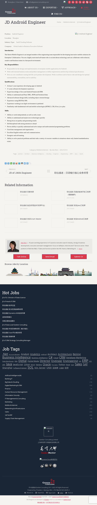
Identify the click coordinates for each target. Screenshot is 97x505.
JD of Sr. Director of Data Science (14, 297)
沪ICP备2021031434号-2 (62, 490)
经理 (66, 368)
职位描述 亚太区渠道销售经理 (12, 309)
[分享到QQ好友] (22, 163)
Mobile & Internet (42, 150)
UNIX (49, 367)
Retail (68, 365)
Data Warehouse (8, 361)
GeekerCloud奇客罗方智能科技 (60, 497)
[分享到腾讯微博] (19, 163)
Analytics (35, 354)
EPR (80, 361)
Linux (27, 364)
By (54, 150)
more (80, 248)
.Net (5, 354)
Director (45, 360)
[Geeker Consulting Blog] (42, 467)
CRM (62, 357)
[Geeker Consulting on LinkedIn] (46, 467)
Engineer (56, 153)
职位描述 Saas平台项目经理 (12, 333)
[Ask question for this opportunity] (19, 257)
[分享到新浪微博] (17, 163)
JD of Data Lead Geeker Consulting (14, 325)
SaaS (81, 153)
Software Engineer (20, 368)
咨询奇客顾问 (7, 317)
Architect (27, 153)
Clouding (48, 153)
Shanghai (7, 367)
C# (51, 357)
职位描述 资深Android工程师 (77, 219)
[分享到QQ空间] (14, 163)
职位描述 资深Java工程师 (76, 205)
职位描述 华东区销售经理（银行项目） (15, 329)
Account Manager (14, 354)
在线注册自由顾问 (8, 321)
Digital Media (33, 361)
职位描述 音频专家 (27, 192)
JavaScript (18, 364)
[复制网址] (30, 163)
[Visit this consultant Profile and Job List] (13, 251)
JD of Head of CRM (8, 301)
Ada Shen (24, 243)
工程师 (61, 368)
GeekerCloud (67, 499)
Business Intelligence (38, 153)
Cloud (55, 358)
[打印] (27, 163)
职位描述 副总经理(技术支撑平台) (32, 205)
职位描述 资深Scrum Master (30, 219)
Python (62, 364)
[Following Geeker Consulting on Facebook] (51, 467)
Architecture (65, 354)
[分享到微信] (11, 163)
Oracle (47, 364)
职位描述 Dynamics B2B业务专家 (13, 313)
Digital (22, 360)
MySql (33, 365)
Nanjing (39, 364)
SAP (85, 364)
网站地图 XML (41, 502)
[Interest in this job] (48, 257)
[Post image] (11, 195)
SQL (30, 367)
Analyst (25, 354)
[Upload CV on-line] (76, 257)
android (20, 153)
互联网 (55, 368)
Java (76, 153)
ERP (71, 153)
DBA (16, 361)
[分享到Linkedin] (8, 163)
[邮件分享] (25, 163)
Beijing (77, 354)
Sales (78, 364)
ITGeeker (39, 490)
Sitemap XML (48, 490)
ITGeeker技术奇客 (36, 497)
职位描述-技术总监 (8, 305)
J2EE (3, 365)
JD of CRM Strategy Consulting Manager (16, 340)
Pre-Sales (55, 365)
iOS (90, 361)
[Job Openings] (55, 467)
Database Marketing (76, 357)
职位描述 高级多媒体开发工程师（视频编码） (78, 193)
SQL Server (40, 367)
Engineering (64, 153)
